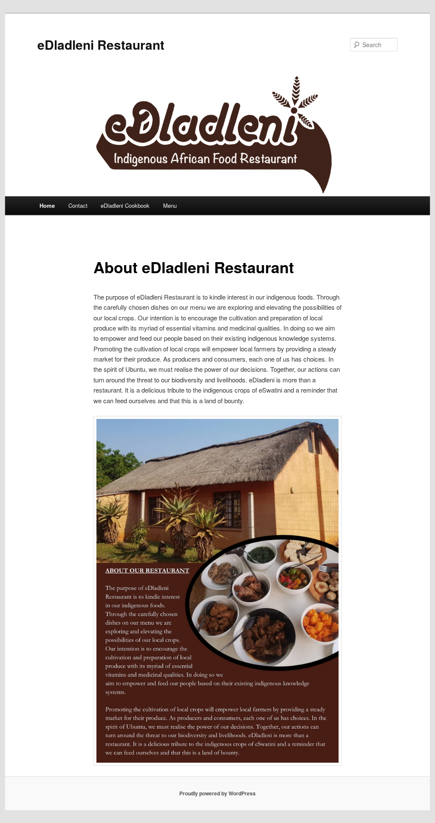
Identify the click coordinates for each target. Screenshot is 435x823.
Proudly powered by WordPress (217, 793)
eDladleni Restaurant (100, 44)
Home (47, 205)
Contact (78, 205)
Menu (170, 205)
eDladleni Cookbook (125, 205)
